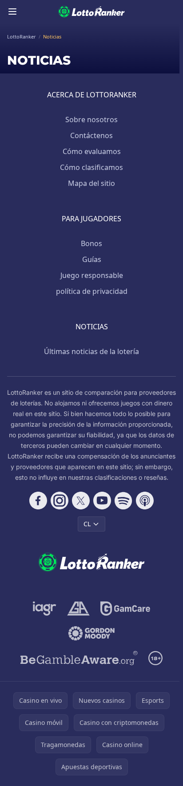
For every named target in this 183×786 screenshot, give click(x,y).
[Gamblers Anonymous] (78, 608)
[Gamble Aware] (79, 658)
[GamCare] (125, 608)
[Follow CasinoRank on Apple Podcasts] (145, 500)
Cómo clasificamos (91, 167)
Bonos (91, 243)
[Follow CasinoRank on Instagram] (59, 500)
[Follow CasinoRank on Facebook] (38, 500)
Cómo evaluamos (92, 151)
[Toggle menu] (12, 11)
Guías (91, 259)
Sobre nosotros (91, 119)
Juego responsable (91, 275)
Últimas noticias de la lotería (91, 351)
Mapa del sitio (91, 183)
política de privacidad (91, 291)
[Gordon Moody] (91, 633)
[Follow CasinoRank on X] (81, 500)
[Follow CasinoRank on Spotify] (123, 500)
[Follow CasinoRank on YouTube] (102, 500)
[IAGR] (44, 608)
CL (87, 524)
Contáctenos (91, 135)
